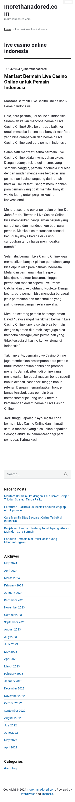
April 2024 (10, 570)
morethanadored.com (41, 789)
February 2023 (13, 673)
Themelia (47, 794)
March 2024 (12, 578)
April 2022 (10, 747)
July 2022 (10, 725)
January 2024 (13, 592)
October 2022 (13, 703)
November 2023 (14, 607)
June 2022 (11, 732)
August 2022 (12, 718)
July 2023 (10, 637)
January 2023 (13, 681)
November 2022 (14, 696)
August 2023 (12, 629)
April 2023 (10, 659)
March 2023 (12, 666)
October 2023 (13, 615)
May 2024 (10, 563)
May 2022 (10, 740)
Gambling (10, 768)
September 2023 (14, 622)
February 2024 (13, 585)
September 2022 (14, 710)
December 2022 (14, 688)
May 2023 (10, 651)
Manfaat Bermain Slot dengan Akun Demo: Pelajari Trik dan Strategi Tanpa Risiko (36, 497)
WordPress (28, 794)
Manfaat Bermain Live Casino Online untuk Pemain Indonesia (35, 82)
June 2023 (11, 644)
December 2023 (14, 600)
